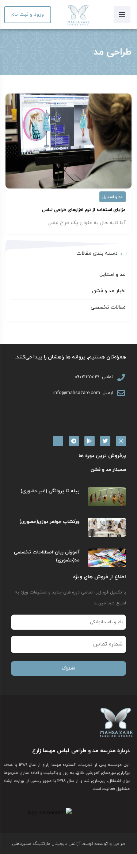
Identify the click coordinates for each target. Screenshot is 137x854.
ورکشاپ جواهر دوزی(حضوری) (49, 522)
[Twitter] (105, 441)
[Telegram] (74, 441)
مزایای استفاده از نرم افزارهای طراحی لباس (84, 210)
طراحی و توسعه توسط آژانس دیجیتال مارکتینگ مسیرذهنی (68, 844)
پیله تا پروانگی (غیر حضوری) (50, 491)
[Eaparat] (58, 441)
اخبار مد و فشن (109, 290)
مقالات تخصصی (108, 307)
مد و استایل (112, 197)
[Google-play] (89, 441)
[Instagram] (121, 441)
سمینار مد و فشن (108, 469)
